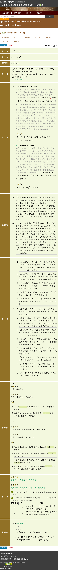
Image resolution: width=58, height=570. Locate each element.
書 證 (37, 37)
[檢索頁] (7, 10)
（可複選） (26, 21)
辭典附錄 (17, 13)
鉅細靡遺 (32, 480)
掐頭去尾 (41, 488)
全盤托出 (14, 480)
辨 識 (5, 41)
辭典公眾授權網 (16, 559)
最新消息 (8, 5)
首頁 (3, 5)
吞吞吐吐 (32, 488)
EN (35, 5)
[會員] (42, 5)
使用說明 (24, 5)
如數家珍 (18, 80)
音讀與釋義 (5, 37)
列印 (3, 45)
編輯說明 (19, 5)
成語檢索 (5, 13)
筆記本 (39, 13)
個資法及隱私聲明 (6, 559)
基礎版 (38, 5)
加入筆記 (11, 45)
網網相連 (23, 559)
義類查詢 (4, 25)
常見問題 (13, 5)
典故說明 (27, 37)
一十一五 (20, 523)
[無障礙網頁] (8, 564)
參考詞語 (16, 41)
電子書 (29, 13)
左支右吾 (23, 488)
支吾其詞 (14, 488)
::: (0, 5)
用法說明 (48, 37)
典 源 (16, 37)
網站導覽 (30, 5)
